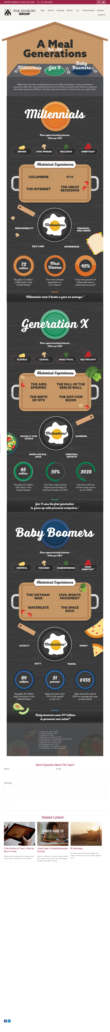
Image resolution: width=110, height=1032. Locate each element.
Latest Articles (35, 1027)
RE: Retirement (77, 848)
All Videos (33, 1029)
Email (58, 769)
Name (6, 769)
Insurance (33, 1018)
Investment (34, 1013)
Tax (31, 1020)
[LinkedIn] (103, 2)
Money (32, 1022)
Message (8, 783)
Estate (32, 1015)
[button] (43, 10)
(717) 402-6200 (14, 1011)
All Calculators (35, 1031)
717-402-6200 (46, 2)
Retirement (34, 1011)
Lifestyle (33, 1024)
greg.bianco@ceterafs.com (13, 1018)
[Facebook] (98, 2)
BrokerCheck (95, 1010)
